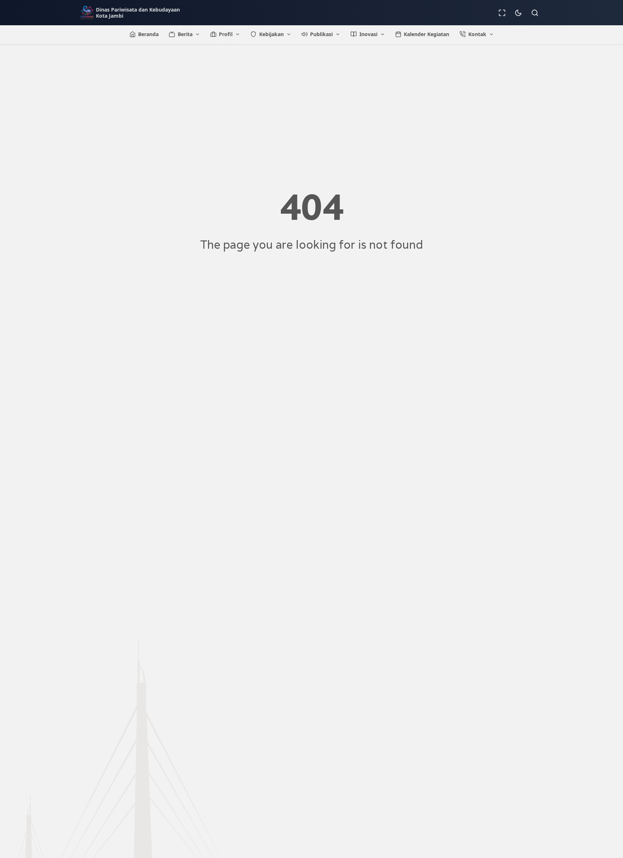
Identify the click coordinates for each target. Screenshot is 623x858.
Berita (185, 34)
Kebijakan (271, 34)
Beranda (148, 34)
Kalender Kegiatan (426, 34)
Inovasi (368, 34)
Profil (226, 34)
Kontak (477, 34)
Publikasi (321, 34)
